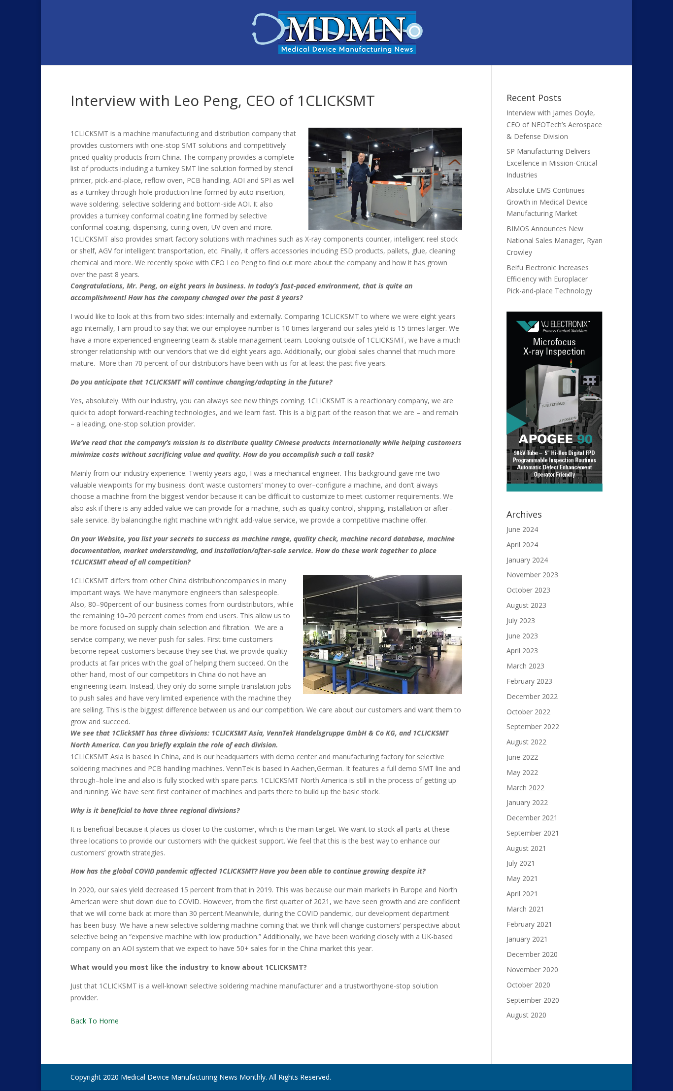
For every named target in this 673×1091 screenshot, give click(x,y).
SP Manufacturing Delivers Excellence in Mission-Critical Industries (551, 162)
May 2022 (522, 772)
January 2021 (527, 939)
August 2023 (526, 605)
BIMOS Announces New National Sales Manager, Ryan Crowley (554, 240)
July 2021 (520, 863)
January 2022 (527, 802)
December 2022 (532, 696)
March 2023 (525, 665)
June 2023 (522, 635)
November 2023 (532, 574)
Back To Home (94, 1020)
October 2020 (528, 984)
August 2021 (526, 848)
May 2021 (522, 878)
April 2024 (522, 544)
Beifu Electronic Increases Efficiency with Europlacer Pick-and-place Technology (549, 279)
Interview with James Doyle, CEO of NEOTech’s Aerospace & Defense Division (554, 124)
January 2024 (527, 559)
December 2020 (532, 954)
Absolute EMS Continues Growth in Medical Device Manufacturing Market (547, 201)
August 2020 (526, 1015)
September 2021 (532, 833)
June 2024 (522, 529)
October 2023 (528, 590)
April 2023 (522, 650)
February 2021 (529, 924)
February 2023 (529, 681)
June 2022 (522, 757)
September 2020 (532, 1000)
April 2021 (522, 893)
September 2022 (532, 726)
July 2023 (520, 620)
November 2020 (532, 969)
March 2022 (525, 787)
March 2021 (525, 909)
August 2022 (526, 741)
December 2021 (532, 817)
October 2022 (528, 711)
